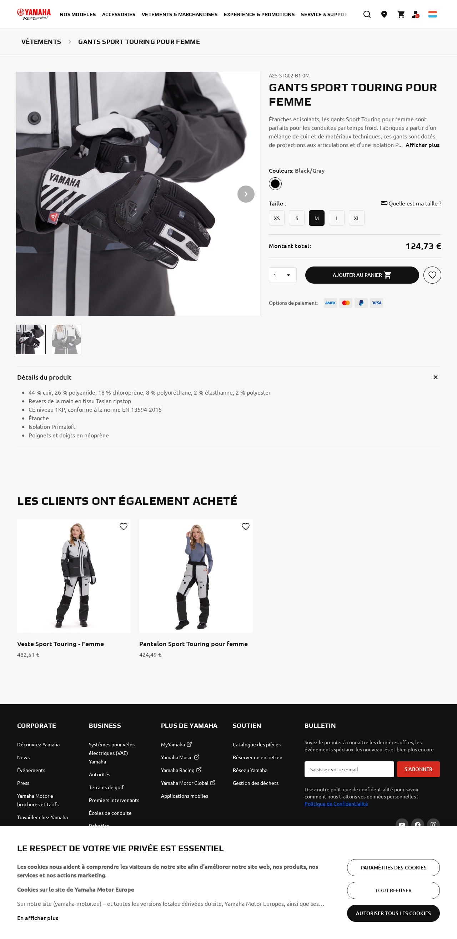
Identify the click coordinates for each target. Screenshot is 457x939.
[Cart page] (401, 14)
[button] (31, 339)
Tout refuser (393, 890)
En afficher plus (37, 918)
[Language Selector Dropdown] (433, 14)
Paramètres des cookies (394, 867)
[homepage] (34, 14)
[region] (228, 882)
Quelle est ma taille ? (414, 203)
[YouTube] (402, 824)
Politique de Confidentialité (336, 803)
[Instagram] (433, 824)
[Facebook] (417, 824)
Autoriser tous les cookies (393, 913)
